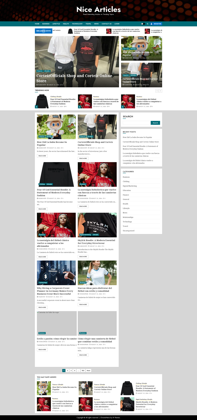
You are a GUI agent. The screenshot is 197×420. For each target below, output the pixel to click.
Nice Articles (98, 9)
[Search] (147, 24)
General (126, 199)
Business (45, 24)
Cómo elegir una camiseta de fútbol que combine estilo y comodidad (97, 340)
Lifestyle (56, 24)
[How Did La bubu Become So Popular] (56, 127)
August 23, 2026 (53, 85)
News (96, 24)
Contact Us (106, 24)
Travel (88, 24)
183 (83, 371)
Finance (39, 71)
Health (66, 24)
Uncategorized (128, 231)
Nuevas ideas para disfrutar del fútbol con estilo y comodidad (95, 289)
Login (117, 24)
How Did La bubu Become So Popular (137, 137)
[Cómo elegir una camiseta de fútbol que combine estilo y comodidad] (97, 323)
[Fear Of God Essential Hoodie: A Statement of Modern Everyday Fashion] (42, 101)
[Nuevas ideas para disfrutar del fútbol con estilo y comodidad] (97, 273)
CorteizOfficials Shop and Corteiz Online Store (74, 78)
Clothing (53, 96)
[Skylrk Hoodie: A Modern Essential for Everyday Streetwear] (97, 225)
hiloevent (42, 297)
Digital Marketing (85, 235)
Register (157, 24)
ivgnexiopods (83, 198)
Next (88, 371)
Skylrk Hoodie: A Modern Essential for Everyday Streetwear (96, 242)
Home (37, 24)
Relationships (128, 217)
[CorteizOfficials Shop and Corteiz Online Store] (77, 61)
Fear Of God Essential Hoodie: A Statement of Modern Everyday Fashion (63, 101)
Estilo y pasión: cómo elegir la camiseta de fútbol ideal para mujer (72, 338)
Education (127, 190)
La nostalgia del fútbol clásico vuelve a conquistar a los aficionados (149, 101)
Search (128, 116)
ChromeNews (105, 417)
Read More (42, 156)
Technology (77, 24)
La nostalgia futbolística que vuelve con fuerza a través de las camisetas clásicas (106, 101)
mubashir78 (42, 85)
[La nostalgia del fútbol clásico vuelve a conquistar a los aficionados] (128, 101)
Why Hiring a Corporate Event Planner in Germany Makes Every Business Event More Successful (55, 291)
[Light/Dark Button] (143, 24)
